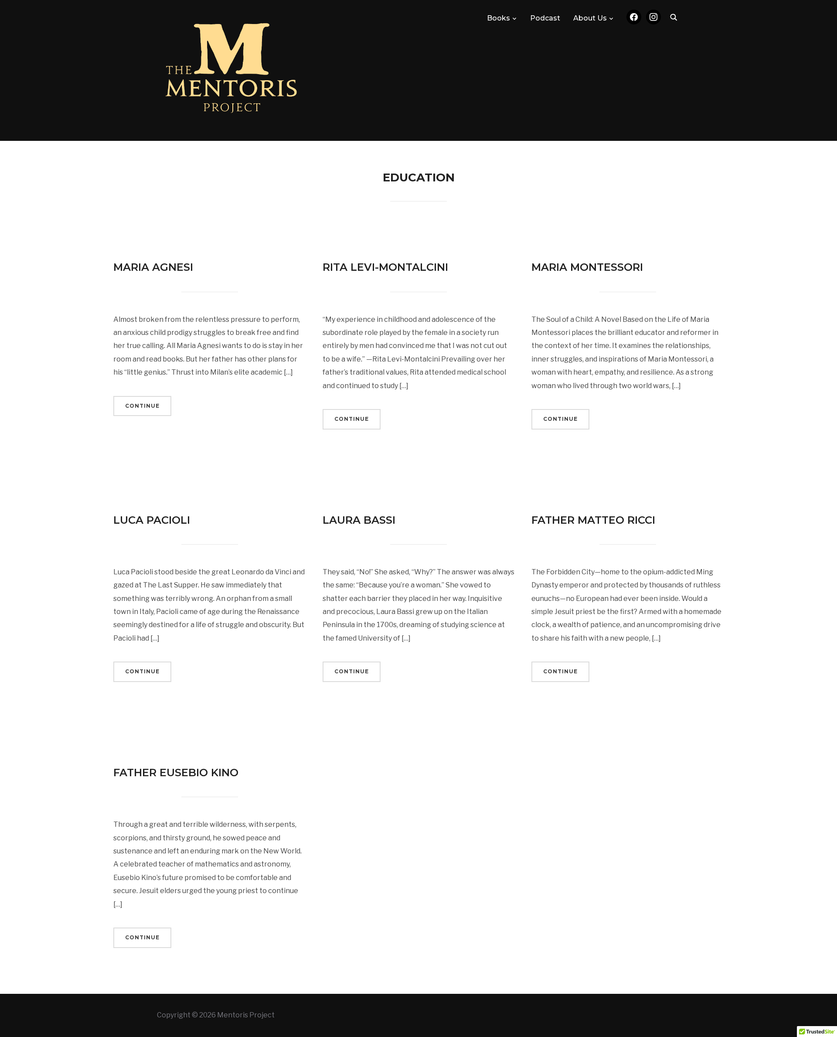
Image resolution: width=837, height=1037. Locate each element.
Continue (142, 406)
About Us (590, 18)
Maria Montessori (587, 267)
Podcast (545, 18)
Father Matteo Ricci (593, 520)
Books (498, 18)
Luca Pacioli (151, 520)
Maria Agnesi (153, 267)
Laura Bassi (359, 520)
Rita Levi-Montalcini (385, 267)
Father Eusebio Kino (175, 772)
